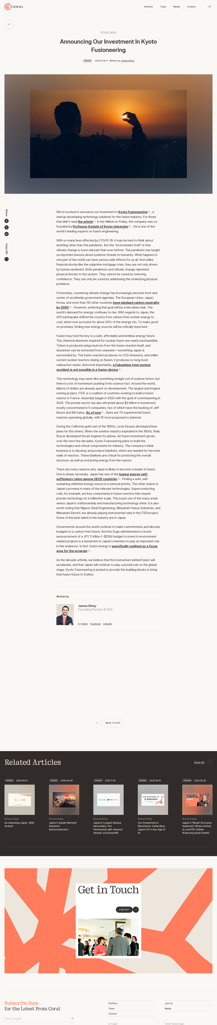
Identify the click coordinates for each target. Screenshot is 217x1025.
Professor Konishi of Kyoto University (100, 226)
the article (85, 221)
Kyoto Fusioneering (132, 212)
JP (209, 7)
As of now (93, 412)
